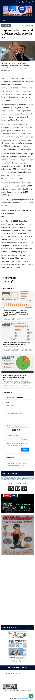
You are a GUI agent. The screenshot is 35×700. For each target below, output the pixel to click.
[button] (16, 1)
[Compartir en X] (8, 281)
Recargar (24, 439)
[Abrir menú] (3, 20)
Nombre (8, 402)
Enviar (25, 449)
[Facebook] (26, 1)
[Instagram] (29, 1)
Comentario (9, 410)
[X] (22, 1)
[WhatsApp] (19, 1)
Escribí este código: (12, 426)
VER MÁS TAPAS (17, 661)
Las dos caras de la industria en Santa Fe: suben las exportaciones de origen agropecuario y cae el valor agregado (16, 377)
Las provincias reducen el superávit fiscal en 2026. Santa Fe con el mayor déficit (16, 343)
